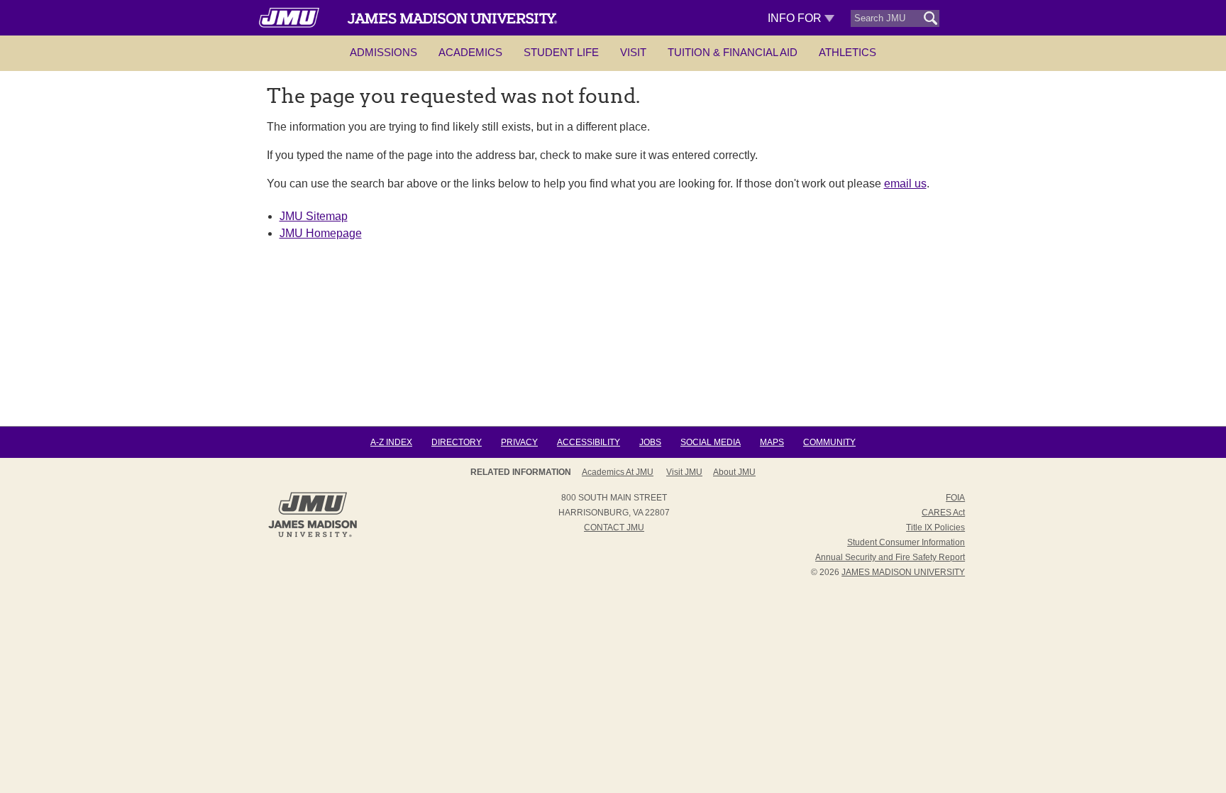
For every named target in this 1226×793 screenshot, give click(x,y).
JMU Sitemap (314, 216)
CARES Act (943, 513)
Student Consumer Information (906, 542)
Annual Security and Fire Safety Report (890, 557)
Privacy (519, 442)
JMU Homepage (321, 233)
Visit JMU (684, 472)
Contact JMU (614, 527)
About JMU (734, 472)
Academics (470, 52)
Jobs (650, 442)
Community (829, 442)
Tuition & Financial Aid (732, 52)
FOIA (955, 498)
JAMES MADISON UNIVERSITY (903, 572)
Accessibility (588, 442)
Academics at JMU (617, 472)
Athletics (847, 52)
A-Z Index (391, 442)
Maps (772, 442)
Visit (633, 52)
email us (905, 183)
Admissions (383, 52)
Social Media (710, 442)
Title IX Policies (935, 527)
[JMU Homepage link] (312, 535)
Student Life (561, 52)
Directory (456, 442)
